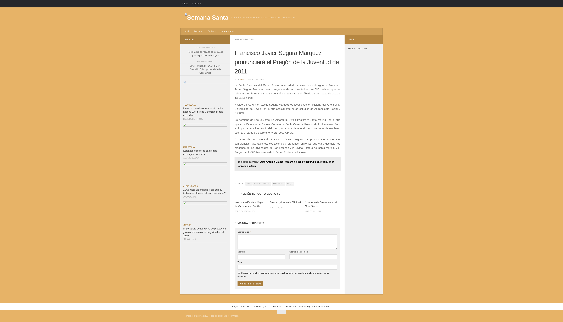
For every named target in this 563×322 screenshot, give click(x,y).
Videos (212, 31)
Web (240, 262)
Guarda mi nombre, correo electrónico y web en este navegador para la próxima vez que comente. (283, 275)
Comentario (244, 232)
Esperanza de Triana (261, 184)
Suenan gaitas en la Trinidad (285, 202)
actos (248, 184)
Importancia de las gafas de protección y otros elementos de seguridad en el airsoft (204, 232)
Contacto (196, 3)
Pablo (243, 79)
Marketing (189, 147)
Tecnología (189, 105)
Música (198, 31)
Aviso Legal (260, 306)
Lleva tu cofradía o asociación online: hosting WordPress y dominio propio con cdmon (203, 112)
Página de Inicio (240, 306)
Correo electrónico (298, 252)
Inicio (185, 3)
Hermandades (227, 31)
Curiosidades (190, 186)
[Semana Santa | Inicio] (206, 17)
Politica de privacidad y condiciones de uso (308, 306)
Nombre (241, 252)
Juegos (187, 225)
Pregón (290, 184)
